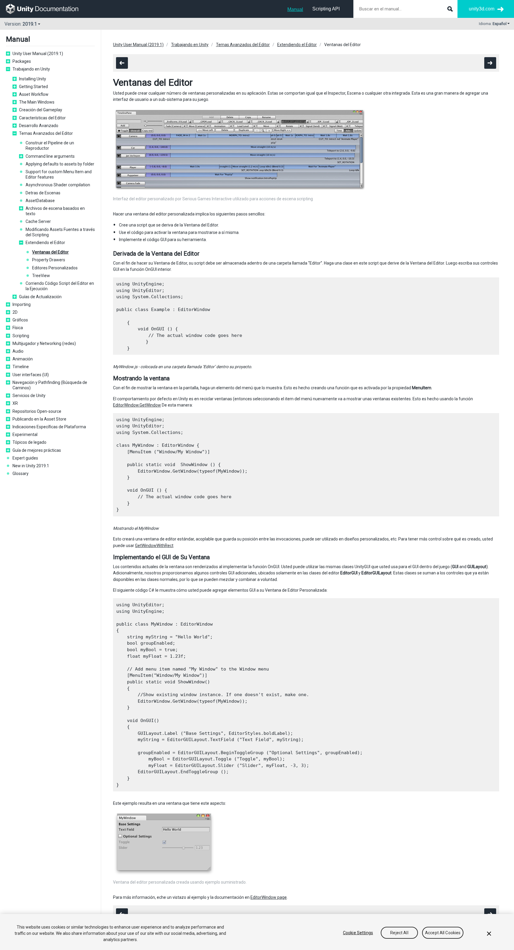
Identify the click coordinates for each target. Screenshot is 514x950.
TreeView (41, 275)
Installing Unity (32, 78)
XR (15, 403)
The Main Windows (36, 102)
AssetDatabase (40, 200)
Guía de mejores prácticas (36, 450)
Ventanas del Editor (50, 252)
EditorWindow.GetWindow (137, 405)
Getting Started (33, 86)
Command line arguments (50, 156)
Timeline (20, 366)
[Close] (489, 933)
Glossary (20, 473)
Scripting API (326, 8)
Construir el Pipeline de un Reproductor (50, 145)
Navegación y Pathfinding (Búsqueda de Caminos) (49, 385)
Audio (17, 351)
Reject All (399, 932)
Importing (21, 304)
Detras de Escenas (43, 192)
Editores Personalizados (55, 267)
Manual (295, 9)
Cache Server (38, 221)
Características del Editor (42, 117)
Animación (22, 359)
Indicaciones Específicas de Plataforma (49, 426)
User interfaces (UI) (30, 374)
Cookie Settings (358, 932)
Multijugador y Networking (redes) (44, 343)
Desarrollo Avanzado (38, 125)
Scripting (20, 335)
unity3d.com (481, 8)
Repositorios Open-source (36, 411)
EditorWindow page (268, 897)
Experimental (24, 434)
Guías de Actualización (40, 296)
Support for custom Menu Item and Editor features (59, 174)
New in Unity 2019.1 (30, 465)
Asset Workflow (33, 94)
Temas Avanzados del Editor (46, 133)
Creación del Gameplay (40, 109)
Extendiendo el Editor (45, 242)
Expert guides (25, 458)
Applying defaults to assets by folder (60, 164)
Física (17, 327)
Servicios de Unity (29, 395)
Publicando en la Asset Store (39, 419)
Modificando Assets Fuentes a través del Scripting (60, 232)
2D (15, 312)
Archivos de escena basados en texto (55, 211)
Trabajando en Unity (31, 69)
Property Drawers (48, 259)
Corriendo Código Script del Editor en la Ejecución (60, 286)
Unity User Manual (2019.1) (37, 53)
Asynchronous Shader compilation (58, 184)
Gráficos (20, 320)
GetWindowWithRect (154, 545)
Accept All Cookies (443, 932)
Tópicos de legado (29, 442)
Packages (21, 61)
